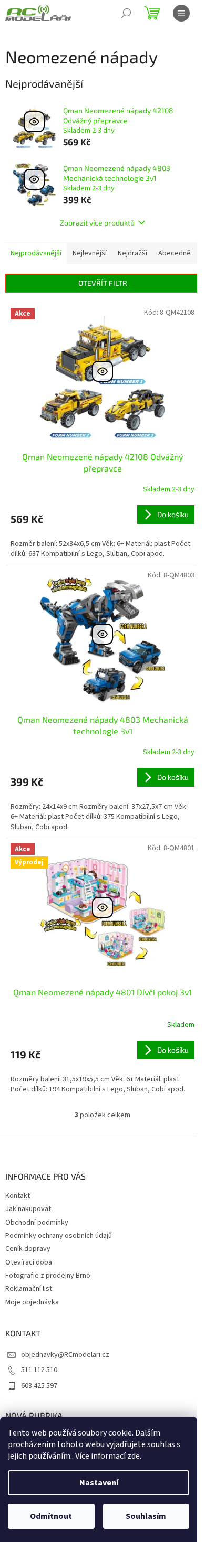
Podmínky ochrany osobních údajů (58, 1235)
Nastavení (98, 1483)
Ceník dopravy (27, 1249)
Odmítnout (51, 1516)
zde (133, 1456)
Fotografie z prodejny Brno (47, 1275)
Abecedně (174, 253)
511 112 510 (39, 1370)
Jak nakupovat (28, 1209)
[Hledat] (126, 13)
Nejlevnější (90, 253)
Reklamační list (28, 1288)
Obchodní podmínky (36, 1222)
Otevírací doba (28, 1262)
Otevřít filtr (102, 283)
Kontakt (17, 1196)
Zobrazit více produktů (97, 222)
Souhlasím (146, 1516)
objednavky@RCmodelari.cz (65, 1355)
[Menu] (181, 13)
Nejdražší (132, 253)
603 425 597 (39, 1385)
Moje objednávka (32, 1302)
